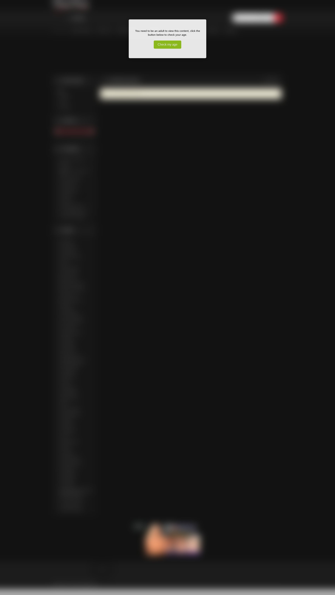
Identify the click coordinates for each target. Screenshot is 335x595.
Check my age (167, 44)
